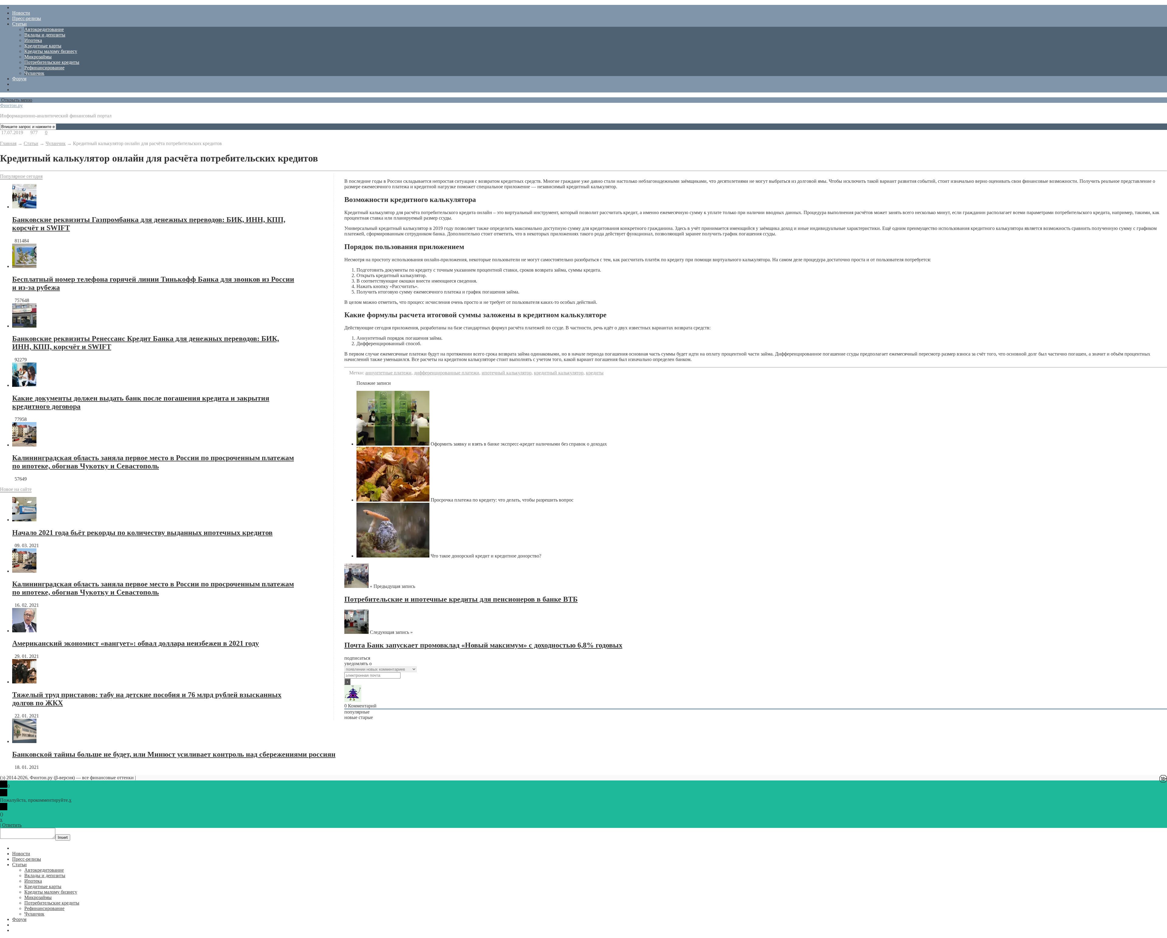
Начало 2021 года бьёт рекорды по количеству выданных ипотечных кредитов (142, 533)
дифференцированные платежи (446, 372)
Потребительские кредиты (51, 62)
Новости (21, 13)
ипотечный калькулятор (507, 372)
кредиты (595, 372)
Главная (8, 143)
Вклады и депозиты (44, 34)
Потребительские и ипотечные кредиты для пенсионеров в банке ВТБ (461, 599)
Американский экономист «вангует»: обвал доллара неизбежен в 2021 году (135, 643)
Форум (19, 78)
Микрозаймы (38, 56)
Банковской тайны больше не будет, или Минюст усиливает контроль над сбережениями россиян (174, 754)
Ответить (12, 825)
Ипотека (33, 40)
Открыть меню (16, 99)
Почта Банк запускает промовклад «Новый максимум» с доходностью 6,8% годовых (483, 645)
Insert (63, 837)
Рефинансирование (44, 67)
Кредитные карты (42, 45)
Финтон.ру (11, 105)
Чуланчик (34, 73)
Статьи (19, 23)
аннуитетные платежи (388, 372)
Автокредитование (44, 29)
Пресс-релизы (26, 18)
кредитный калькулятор (559, 372)
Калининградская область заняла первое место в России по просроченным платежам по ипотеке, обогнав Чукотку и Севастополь (153, 462)
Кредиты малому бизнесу (50, 51)
